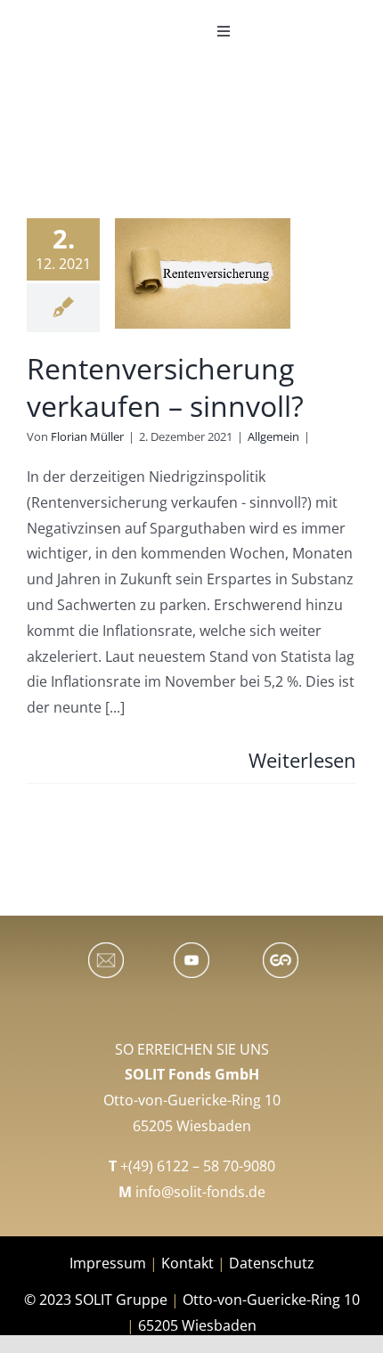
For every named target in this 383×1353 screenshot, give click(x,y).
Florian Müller (87, 436)
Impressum (109, 1263)
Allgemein (273, 436)
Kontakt (187, 1263)
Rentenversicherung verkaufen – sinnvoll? (165, 387)
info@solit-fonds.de (200, 1192)
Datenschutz (271, 1263)
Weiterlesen (302, 759)
